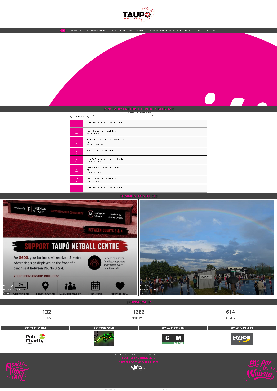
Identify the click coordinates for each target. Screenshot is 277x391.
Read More (6, 293)
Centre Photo (144, 286)
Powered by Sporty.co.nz (110, 389)
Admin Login (167, 389)
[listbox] (121, 117)
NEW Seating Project (10, 286)
